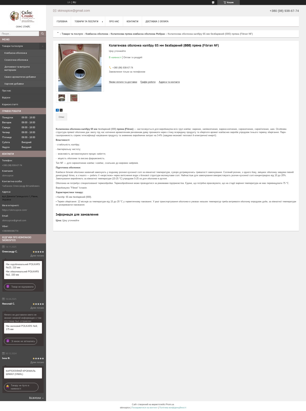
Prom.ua (170, 404)
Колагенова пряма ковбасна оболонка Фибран (138, 33)
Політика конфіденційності (172, 407)
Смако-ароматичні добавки (20, 76)
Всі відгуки (35, 397)
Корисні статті (10, 104)
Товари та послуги (12, 46)
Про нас (6, 90)
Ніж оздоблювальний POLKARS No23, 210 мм (23, 266)
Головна (62, 21)
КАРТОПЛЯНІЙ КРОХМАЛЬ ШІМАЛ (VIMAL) (21, 372)
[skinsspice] (23, 16)
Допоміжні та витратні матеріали (17, 68)
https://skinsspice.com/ (14, 210)
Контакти (132, 21)
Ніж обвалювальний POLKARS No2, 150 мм (22, 273)
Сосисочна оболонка (16, 59)
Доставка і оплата (157, 21)
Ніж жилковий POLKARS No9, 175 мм (22, 328)
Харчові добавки (14, 83)
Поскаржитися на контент (145, 407)
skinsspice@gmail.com (14, 220)
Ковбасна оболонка (15, 52)
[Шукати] (42, 33)
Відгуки (6, 97)
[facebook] (57, 110)
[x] (61, 110)
